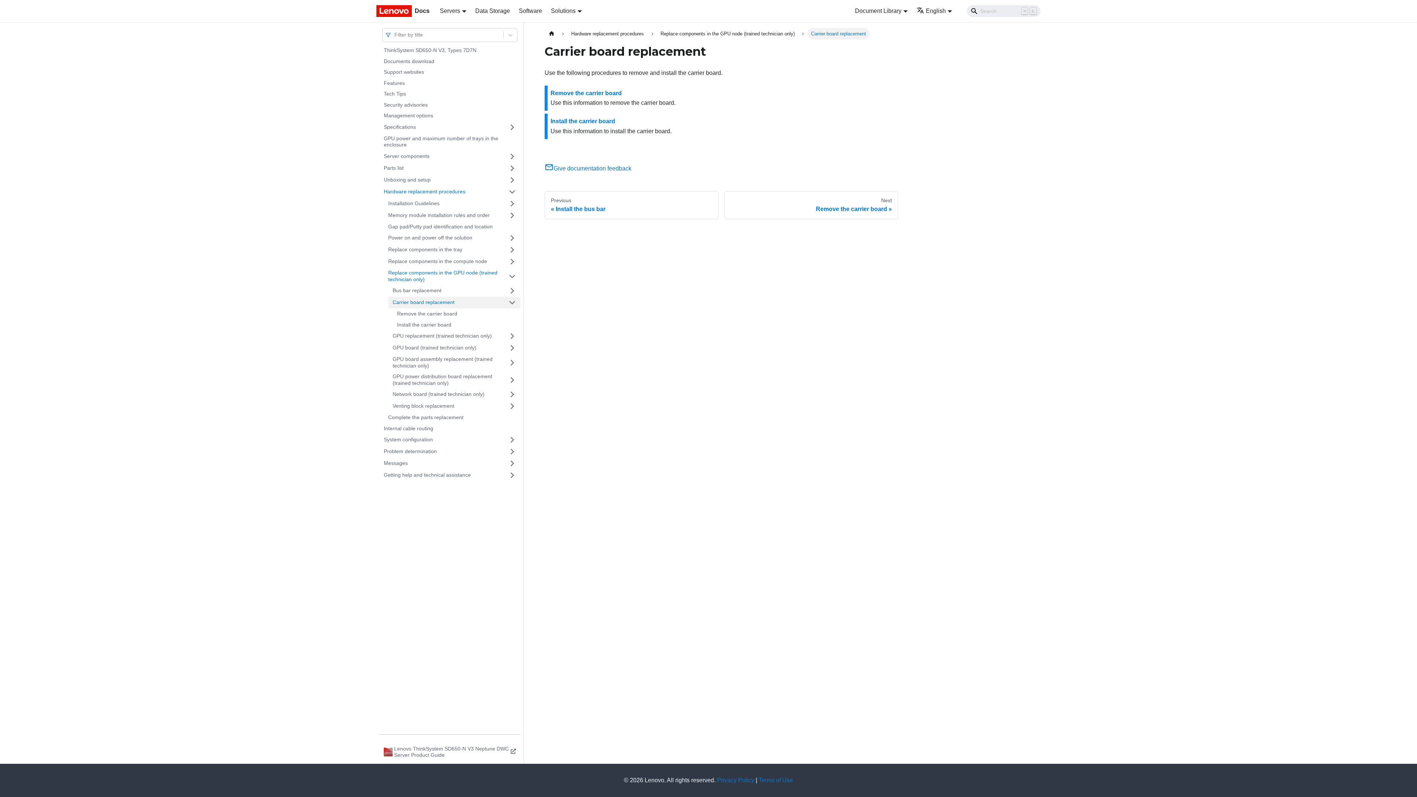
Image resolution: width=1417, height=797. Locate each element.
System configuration (408, 439)
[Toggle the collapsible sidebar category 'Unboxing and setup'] (512, 180)
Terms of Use (776, 780)
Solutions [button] (563, 11)
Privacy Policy (735, 780)
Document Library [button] (878, 11)
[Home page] (552, 33)
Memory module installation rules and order (439, 215)
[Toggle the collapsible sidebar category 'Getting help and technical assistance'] (512, 475)
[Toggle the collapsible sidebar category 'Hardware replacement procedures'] (512, 192)
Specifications (400, 127)
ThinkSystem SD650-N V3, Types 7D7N (430, 50)
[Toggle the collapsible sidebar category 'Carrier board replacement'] (512, 302)
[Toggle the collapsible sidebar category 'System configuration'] (512, 440)
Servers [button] (450, 11)
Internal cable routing (408, 428)
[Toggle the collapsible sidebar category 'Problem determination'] (512, 452)
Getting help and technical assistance (427, 475)
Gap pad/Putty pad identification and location (440, 227)
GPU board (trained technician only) (434, 348)
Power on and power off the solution (430, 238)
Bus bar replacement (417, 290)
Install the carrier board (424, 325)
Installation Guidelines (413, 203)
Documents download (409, 61)
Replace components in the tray (425, 249)
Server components (407, 156)
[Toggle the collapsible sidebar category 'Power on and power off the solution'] (512, 238)
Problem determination (410, 451)
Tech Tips (395, 94)
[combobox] (395, 35)
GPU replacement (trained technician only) (442, 336)
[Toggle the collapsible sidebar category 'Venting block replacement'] (512, 406)
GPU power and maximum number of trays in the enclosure (441, 141)
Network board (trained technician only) (439, 394)
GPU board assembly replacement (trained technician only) (443, 362)
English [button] (936, 11)
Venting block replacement (423, 406)
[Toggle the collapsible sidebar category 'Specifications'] (512, 127)
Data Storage (492, 11)
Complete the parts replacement (425, 417)
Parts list (394, 168)
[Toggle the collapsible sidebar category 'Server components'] (512, 156)
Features (394, 83)
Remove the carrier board (427, 314)
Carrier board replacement (424, 302)
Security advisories (406, 105)
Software (530, 11)
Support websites (404, 72)
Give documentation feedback (592, 168)
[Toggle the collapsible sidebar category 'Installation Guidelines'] (512, 204)
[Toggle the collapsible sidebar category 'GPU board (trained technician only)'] (512, 348)
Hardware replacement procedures (424, 191)
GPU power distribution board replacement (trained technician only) (442, 379)
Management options (408, 115)
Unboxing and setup (407, 180)
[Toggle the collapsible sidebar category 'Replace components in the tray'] (512, 250)
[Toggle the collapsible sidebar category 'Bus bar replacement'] (512, 291)
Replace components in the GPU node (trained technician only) (442, 276)
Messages (396, 463)
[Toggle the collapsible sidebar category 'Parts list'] (512, 168)
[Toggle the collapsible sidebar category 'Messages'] (512, 463)
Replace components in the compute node (437, 261)
